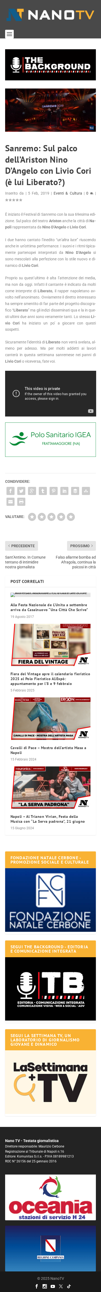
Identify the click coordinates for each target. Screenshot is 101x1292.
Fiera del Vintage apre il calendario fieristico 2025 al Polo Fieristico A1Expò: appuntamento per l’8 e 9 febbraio (50, 678)
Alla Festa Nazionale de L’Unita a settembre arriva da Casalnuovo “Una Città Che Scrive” (49, 607)
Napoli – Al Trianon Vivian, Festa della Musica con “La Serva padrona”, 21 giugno (48, 819)
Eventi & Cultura (68, 193)
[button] (50, 64)
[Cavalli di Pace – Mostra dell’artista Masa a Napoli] (51, 718)
